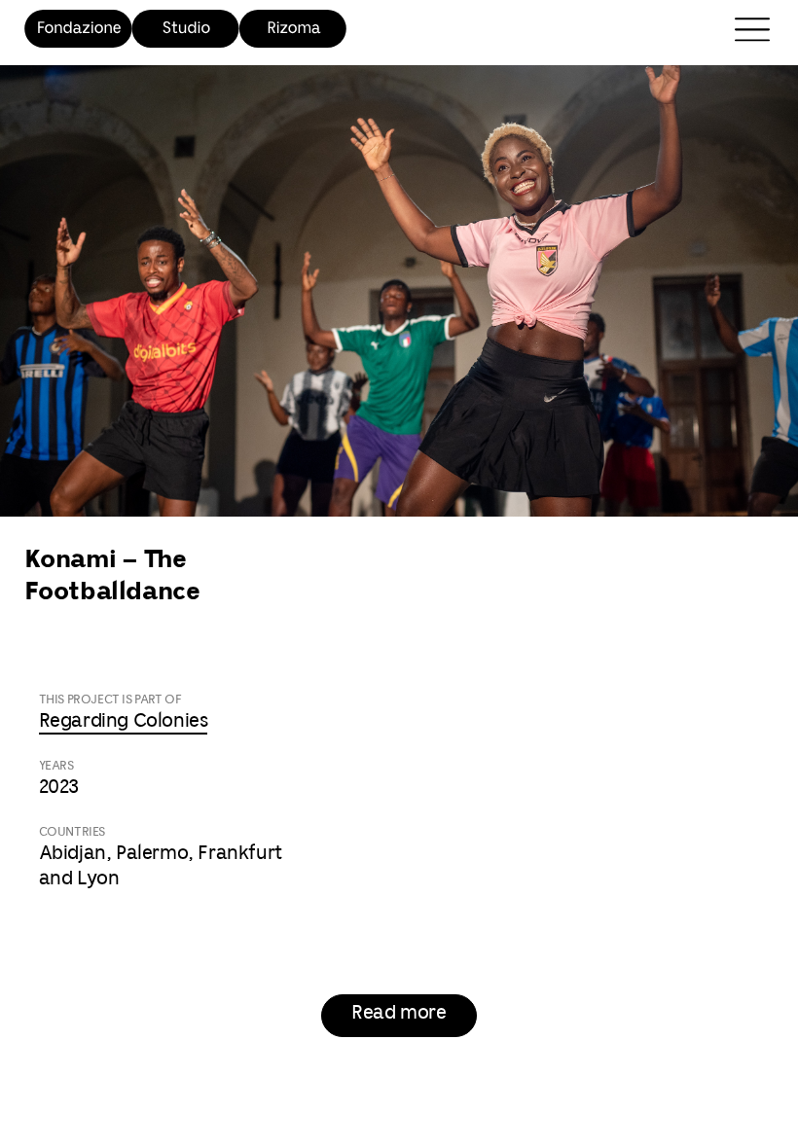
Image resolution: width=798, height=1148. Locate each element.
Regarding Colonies (123, 721)
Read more (398, 1013)
